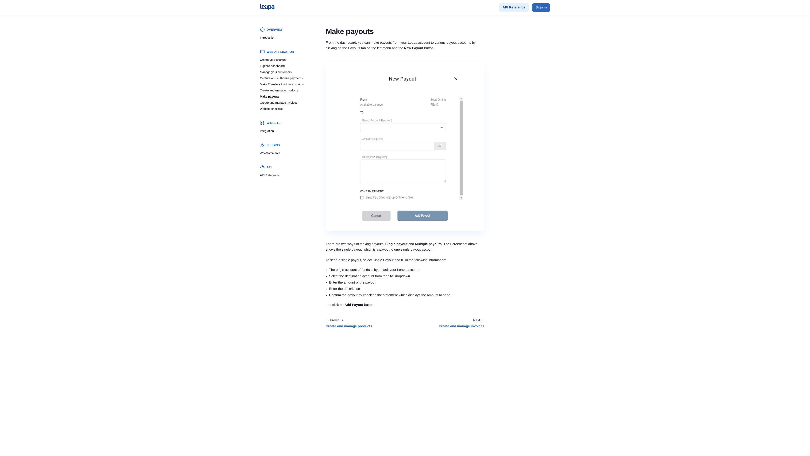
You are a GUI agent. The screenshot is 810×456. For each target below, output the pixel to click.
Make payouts (269, 96)
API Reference (513, 7)
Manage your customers (276, 72)
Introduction (267, 37)
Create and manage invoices (278, 102)
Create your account (273, 59)
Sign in (541, 7)
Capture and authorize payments (281, 78)
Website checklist (271, 108)
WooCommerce (270, 153)
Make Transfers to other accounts (282, 84)
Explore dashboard (272, 66)
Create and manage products (279, 90)
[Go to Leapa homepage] (267, 8)
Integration (267, 131)
